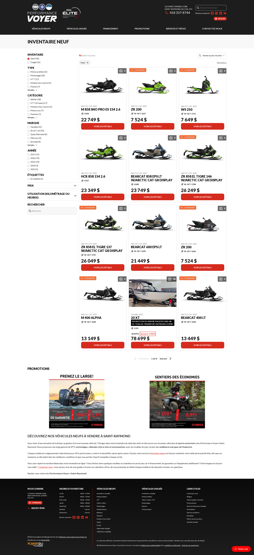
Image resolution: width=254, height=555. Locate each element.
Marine (144, 506)
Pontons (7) (35, 114)
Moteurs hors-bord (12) (41, 106)
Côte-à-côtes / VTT (148, 500)
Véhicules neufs (41, 28)
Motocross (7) (37, 110)
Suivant (163, 358)
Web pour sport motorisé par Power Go (73, 537)
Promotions (142, 28)
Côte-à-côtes (101, 503)
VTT (98, 500)
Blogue (189, 497)
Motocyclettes (102, 497)
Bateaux (100, 513)
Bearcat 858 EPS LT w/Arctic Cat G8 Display (151, 178)
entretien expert (158, 453)
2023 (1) (34, 169)
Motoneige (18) (37, 75)
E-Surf (99, 525)
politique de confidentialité (150, 545)
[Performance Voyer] (61, 13)
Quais (99, 522)
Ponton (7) (35, 86)
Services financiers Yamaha (196, 506)
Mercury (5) (35, 138)
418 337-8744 (180, 12)
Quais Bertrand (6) (38, 134)
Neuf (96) (34, 58)
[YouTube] (224, 13)
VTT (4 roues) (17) (38, 103)
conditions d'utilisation (172, 545)
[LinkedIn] (220, 13)
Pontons (100, 516)
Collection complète (104, 532)
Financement (110, 28)
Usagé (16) (35, 62)
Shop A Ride (45, 540)
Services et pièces (176, 28)
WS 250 (186, 109)
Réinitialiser (221, 62)
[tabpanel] (74, 503)
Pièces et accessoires (194, 519)
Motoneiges (101, 506)
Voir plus (31, 90)
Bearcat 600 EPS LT (146, 247)
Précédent (143, 358)
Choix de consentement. (190, 545)
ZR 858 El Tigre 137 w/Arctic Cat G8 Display (102, 249)
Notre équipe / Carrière (195, 500)
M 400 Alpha (91, 318)
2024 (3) (34, 165)
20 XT (135, 318)
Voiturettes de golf (103, 528)
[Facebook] (212, 13)
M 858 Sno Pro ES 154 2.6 (100, 109)
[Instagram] (216, 13)
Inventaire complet (103, 493)
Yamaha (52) (36, 127)
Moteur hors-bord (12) (40, 83)
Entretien (190, 516)
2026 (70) (34, 158)
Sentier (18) (35, 99)
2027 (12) (34, 154)
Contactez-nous (212, 28)
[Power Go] (57, 544)
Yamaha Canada (192, 522)
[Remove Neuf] (87, 62)
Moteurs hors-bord (103, 519)
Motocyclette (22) (38, 71)
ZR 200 (136, 109)
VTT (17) (34, 79)
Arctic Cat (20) (37, 130)
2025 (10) (34, 162)
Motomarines (101, 509)
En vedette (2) (36, 178)
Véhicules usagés (77, 28)
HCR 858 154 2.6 (93, 176)
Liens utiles (193, 488)
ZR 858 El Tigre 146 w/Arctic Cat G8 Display (201, 178)
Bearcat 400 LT (193, 318)
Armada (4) (35, 141)
